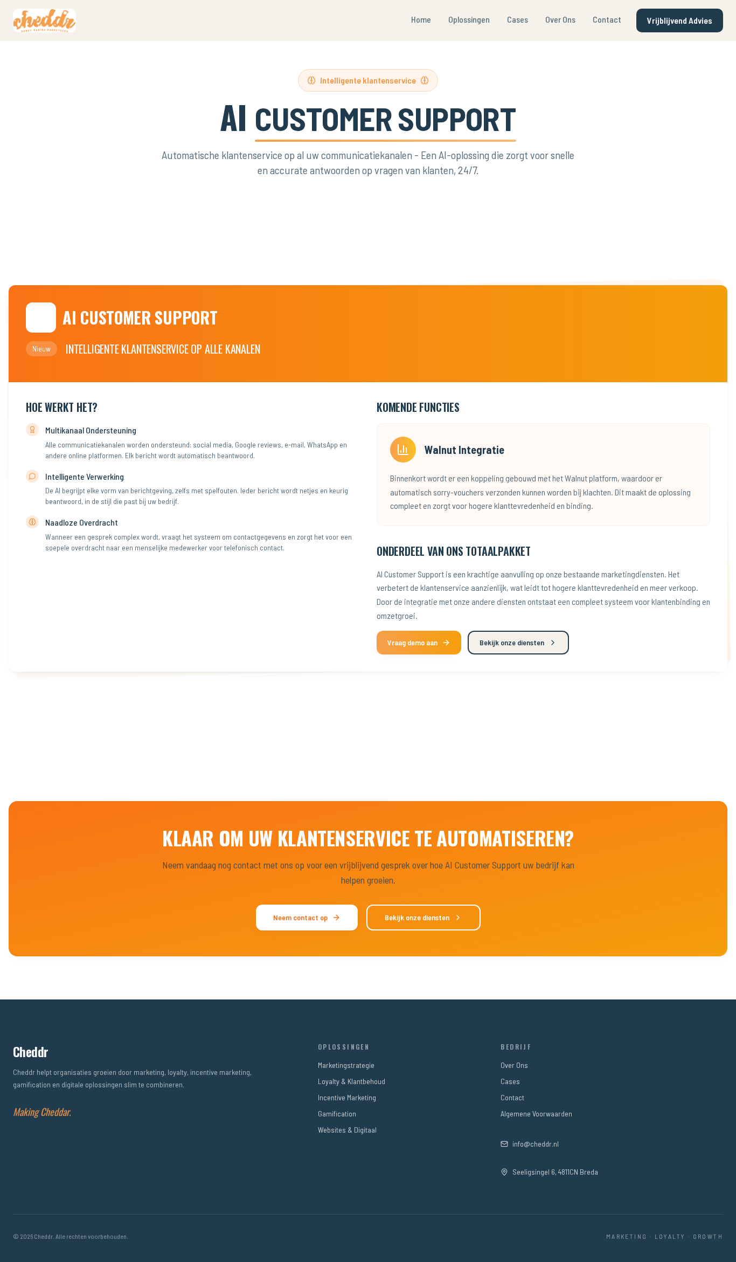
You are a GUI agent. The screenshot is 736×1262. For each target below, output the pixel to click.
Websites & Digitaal (347, 1129)
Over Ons (560, 19)
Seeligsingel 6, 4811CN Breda (555, 1171)
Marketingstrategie (346, 1065)
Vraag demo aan (412, 642)
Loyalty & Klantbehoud (351, 1081)
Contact (607, 19)
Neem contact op (300, 917)
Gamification (337, 1113)
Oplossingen (469, 19)
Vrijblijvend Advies (679, 20)
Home (421, 19)
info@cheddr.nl (535, 1143)
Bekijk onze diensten (512, 642)
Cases (517, 19)
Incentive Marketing (347, 1097)
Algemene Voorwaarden (536, 1113)
